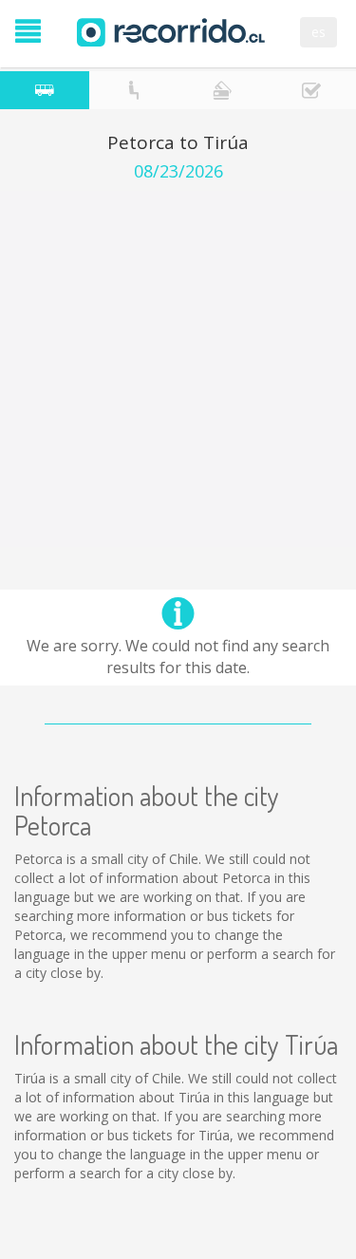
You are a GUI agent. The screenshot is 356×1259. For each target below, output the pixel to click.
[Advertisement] (178, 369)
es (318, 32)
